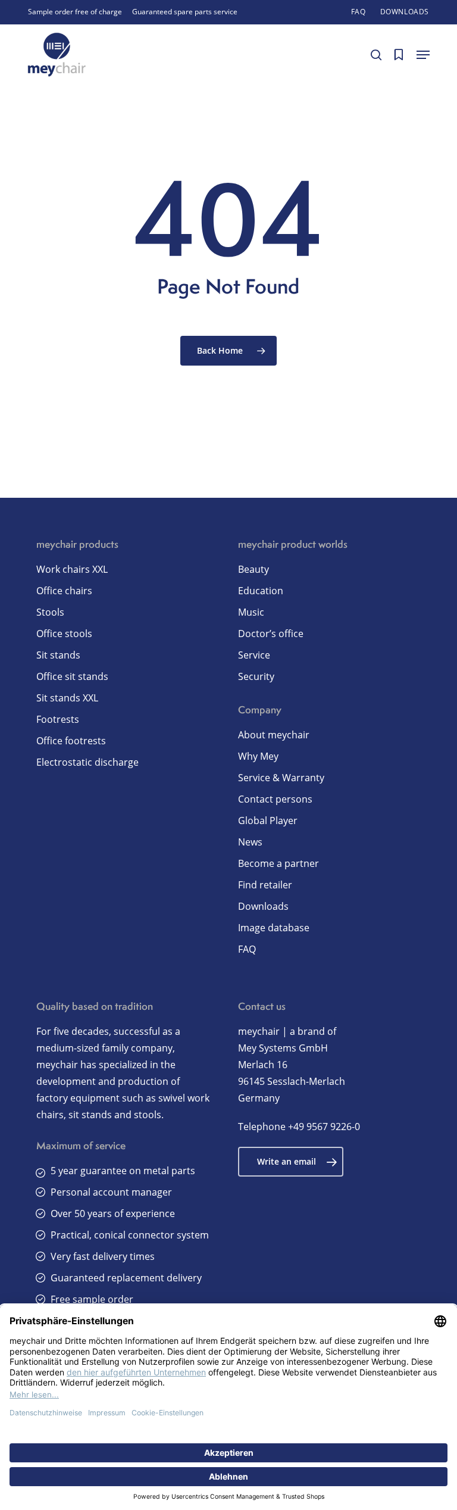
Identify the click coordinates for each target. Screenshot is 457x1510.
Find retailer (265, 884)
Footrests (57, 719)
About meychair (273, 734)
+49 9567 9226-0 (324, 1126)
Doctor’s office (270, 633)
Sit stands (58, 655)
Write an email (286, 1161)
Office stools (64, 633)
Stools (50, 612)
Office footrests (71, 740)
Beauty (253, 569)
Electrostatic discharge (87, 762)
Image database (273, 927)
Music (251, 612)
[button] (423, 55)
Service (254, 655)
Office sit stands (72, 676)
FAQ (247, 949)
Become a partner (278, 863)
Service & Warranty (281, 777)
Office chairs (64, 590)
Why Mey (258, 756)
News (250, 841)
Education (260, 590)
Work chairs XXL (72, 569)
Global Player (268, 820)
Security (256, 676)
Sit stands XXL (67, 697)
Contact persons (275, 799)
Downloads (263, 906)
